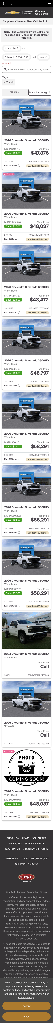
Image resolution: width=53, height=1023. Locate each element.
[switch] (49, 3)
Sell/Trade (39, 838)
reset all (6, 63)
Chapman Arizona (26, 863)
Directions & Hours (35, 848)
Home (25, 838)
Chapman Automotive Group (31, 892)
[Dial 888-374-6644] (10, 3)
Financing (15, 843)
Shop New (13, 838)
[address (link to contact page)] (3, 3)
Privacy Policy (26, 997)
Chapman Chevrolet (35, 858)
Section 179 (12, 848)
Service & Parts (34, 843)
